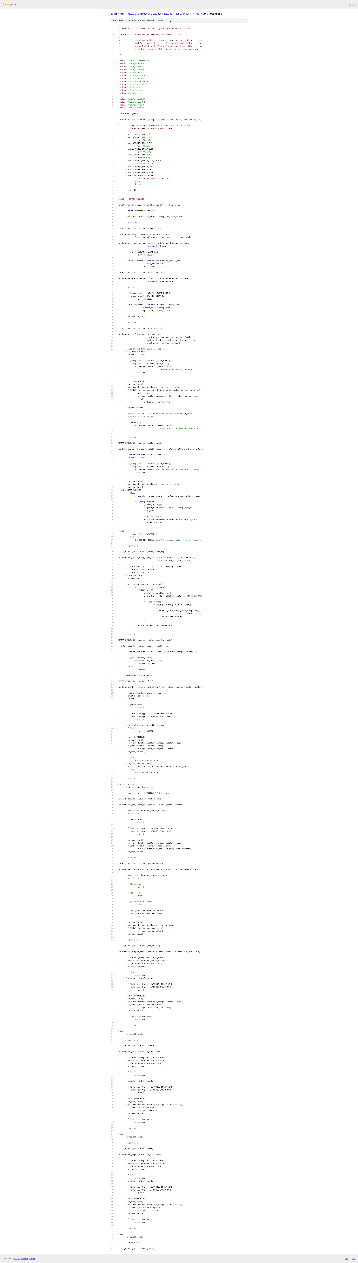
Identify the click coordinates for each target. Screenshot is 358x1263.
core (204, 13)
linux (130, 13)
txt (346, 1258)
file (168, 20)
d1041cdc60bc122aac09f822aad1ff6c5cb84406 (162, 13)
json (353, 1258)
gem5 (113, 13)
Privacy (24, 1258)
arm (122, 13)
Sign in (352, 4)
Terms (32, 1258)
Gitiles (17, 1258)
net (197, 13)
